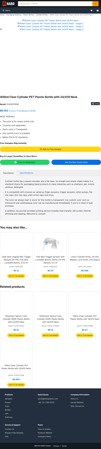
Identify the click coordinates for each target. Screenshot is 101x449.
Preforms (9, 417)
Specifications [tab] (26, 173)
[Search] (95, 3)
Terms (64, 446)
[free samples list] (91, 10)
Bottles (8, 410)
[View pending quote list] (97, 10)
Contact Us (9, 429)
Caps (7, 406)
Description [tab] (8, 173)
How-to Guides (44, 429)
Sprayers (8, 399)
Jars (6, 413)
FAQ (6, 436)
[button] (50, 149)
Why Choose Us (77, 406)
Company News (44, 436)
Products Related (45, 433)
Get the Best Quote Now (76, 162)
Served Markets (77, 402)
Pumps (8, 402)
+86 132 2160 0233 (46, 402)
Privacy (56, 446)
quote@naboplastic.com (48, 399)
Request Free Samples (14, 433)
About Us (74, 399)
